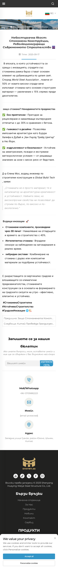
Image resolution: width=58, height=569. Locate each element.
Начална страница (24, 26)
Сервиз (29, 522)
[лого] (29, 13)
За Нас (29, 504)
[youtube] (15, 476)
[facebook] (35, 476)
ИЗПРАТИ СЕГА (46, 363)
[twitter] (29, 476)
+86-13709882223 (29, 393)
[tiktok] (22, 476)
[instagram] (42, 476)
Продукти (29, 509)
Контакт (29, 518)
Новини (43, 26)
